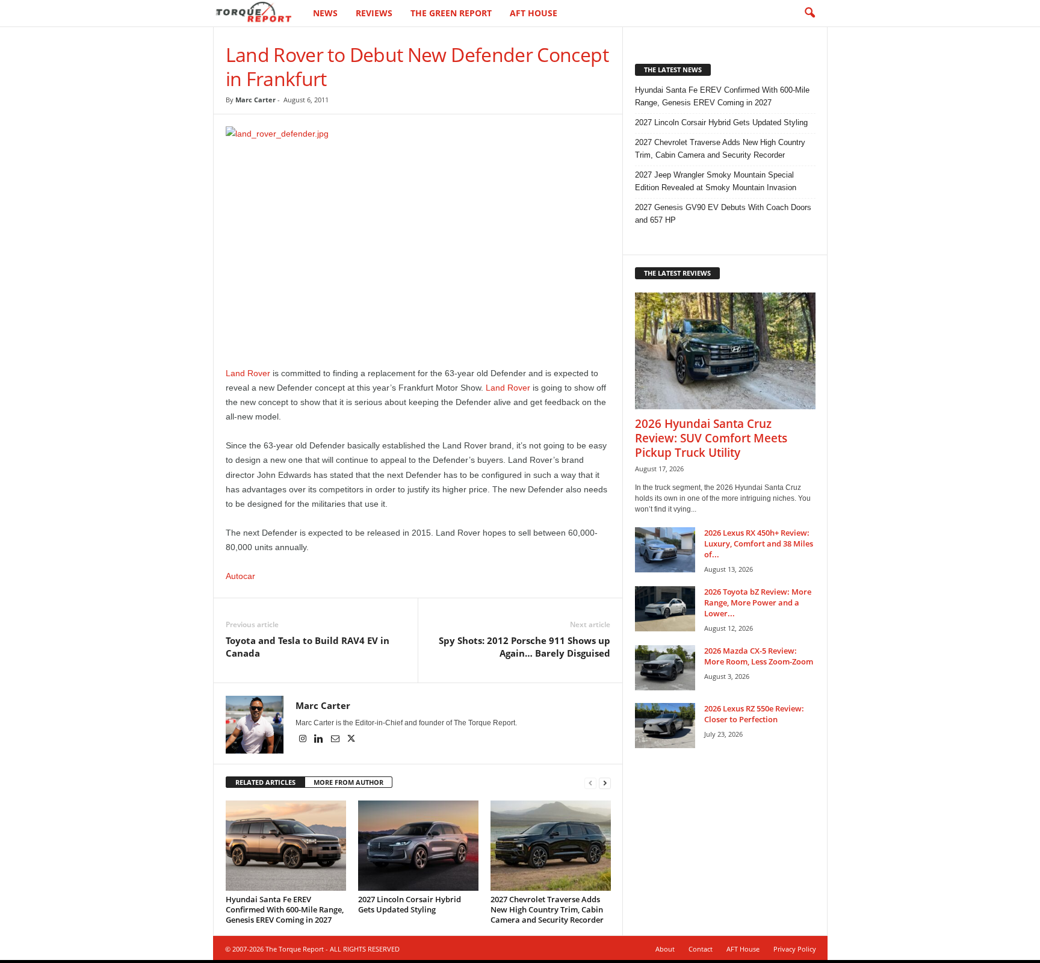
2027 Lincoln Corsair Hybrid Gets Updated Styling (409, 904)
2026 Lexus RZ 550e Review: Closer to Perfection (754, 714)
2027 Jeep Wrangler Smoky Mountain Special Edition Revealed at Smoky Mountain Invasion (715, 181)
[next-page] (605, 782)
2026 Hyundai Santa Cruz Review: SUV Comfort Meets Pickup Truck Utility (711, 438)
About (665, 948)
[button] (809, 13)
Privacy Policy (794, 948)
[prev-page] (590, 782)
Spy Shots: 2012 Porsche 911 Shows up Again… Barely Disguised (524, 646)
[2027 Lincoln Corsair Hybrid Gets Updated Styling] (418, 845)
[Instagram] (304, 739)
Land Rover (248, 373)
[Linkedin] (320, 739)
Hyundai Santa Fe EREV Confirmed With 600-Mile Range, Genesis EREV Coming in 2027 (285, 909)
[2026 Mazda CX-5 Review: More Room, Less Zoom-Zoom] (665, 667)
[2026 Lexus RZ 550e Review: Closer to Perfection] (665, 725)
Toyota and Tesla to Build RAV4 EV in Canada (307, 646)
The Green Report (451, 13)
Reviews (374, 13)
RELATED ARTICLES (265, 782)
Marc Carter (255, 99)
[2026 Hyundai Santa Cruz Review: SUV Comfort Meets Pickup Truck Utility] (725, 351)
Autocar (240, 576)
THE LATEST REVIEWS (677, 272)
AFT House (533, 13)
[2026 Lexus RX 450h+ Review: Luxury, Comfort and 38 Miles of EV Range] (665, 549)
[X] (351, 739)
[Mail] (336, 739)
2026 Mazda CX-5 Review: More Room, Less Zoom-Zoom (758, 656)
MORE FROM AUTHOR (348, 782)
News (325, 13)
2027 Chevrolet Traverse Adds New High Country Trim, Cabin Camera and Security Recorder (547, 909)
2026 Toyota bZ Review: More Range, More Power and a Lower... (757, 602)
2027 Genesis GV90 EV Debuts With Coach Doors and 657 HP (723, 213)
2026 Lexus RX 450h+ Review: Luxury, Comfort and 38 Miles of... (758, 543)
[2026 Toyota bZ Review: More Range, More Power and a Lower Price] (665, 608)
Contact (701, 948)
